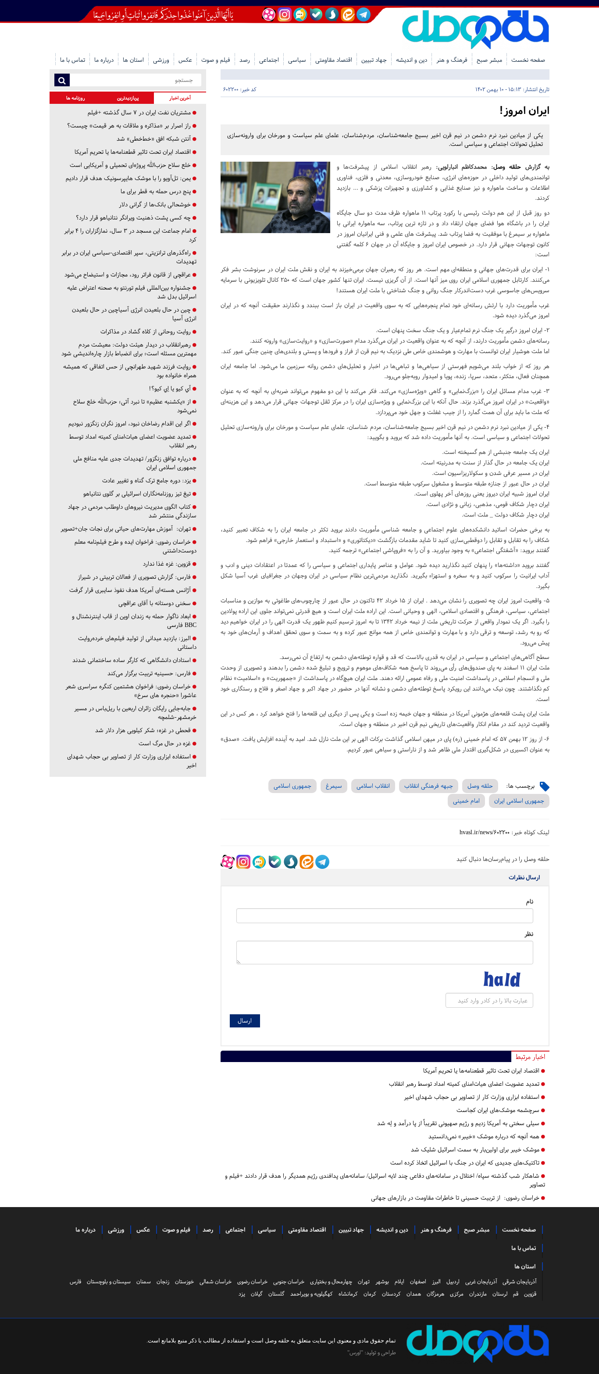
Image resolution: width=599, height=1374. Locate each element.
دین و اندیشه (411, 60)
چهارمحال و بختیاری (331, 1281)
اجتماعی (269, 60)
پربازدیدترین (128, 98)
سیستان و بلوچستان (109, 1281)
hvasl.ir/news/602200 (485, 832)
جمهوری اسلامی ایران (519, 801)
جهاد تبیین (374, 60)
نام (529, 901)
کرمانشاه (348, 1294)
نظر (528, 934)
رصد (244, 60)
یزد (242, 1294)
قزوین (530, 1294)
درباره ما (104, 60)
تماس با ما (72, 60)
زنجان (163, 1281)
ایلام (399, 1281)
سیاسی (297, 60)
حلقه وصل (507, 167)
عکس (185, 60)
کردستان (391, 1294)
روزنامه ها (75, 98)
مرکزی (457, 1294)
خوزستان (184, 1281)
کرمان (370, 1294)
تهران (364, 1281)
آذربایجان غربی (481, 1281)
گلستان (276, 1294)
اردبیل (453, 1281)
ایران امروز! (524, 110)
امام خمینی (466, 801)
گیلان (257, 1294)
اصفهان (418, 1281)
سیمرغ (334, 786)
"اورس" (355, 1352)
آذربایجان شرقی (519, 1281)
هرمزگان (435, 1294)
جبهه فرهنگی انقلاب (428, 786)
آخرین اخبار (180, 98)
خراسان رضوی (252, 1281)
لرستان (499, 1294)
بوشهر (382, 1281)
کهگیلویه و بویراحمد (311, 1294)
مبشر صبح (489, 60)
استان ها (133, 60)
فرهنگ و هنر (451, 60)
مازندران (478, 1294)
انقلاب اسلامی (373, 786)
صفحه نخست (528, 60)
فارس (75, 1281)
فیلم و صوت (215, 60)
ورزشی (161, 60)
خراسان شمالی (216, 1281)
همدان (413, 1294)
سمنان (143, 1281)
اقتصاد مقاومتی (333, 60)
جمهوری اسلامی (292, 786)
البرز (436, 1281)
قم (515, 1294)
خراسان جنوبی (288, 1281)
